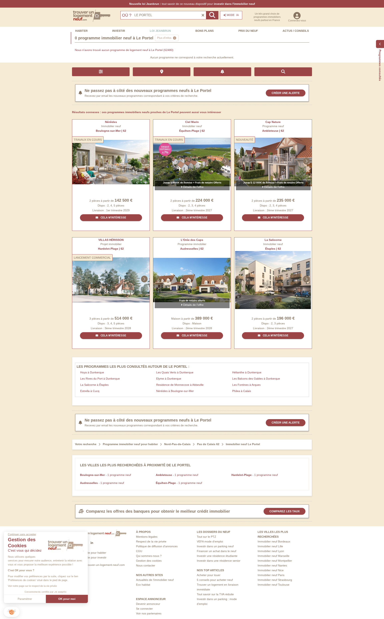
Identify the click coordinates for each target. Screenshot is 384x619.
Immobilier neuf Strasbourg (275, 579)
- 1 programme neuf (105, 474)
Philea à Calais (241, 391)
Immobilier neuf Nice (271, 570)
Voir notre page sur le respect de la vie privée (32, 586)
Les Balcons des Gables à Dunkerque (256, 378)
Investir (118, 30)
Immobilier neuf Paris (271, 575)
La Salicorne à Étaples (94, 384)
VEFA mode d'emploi (210, 541)
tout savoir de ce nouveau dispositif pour (192, 3)
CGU (139, 551)
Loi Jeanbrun (160, 30)
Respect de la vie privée (151, 541)
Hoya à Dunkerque (92, 372)
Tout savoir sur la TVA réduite (215, 594)
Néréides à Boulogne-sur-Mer (175, 391)
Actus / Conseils (296, 30)
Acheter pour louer (208, 575)
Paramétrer (25, 598)
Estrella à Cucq (89, 391)
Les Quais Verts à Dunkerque (174, 372)
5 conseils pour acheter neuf (215, 579)
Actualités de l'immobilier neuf (155, 579)
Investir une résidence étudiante (217, 555)
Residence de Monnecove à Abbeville (180, 384)
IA (233, 15)
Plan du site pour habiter (90, 552)
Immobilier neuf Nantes (272, 565)
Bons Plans (204, 30)
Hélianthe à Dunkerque (246, 372)
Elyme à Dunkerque (168, 378)
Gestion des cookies (149, 560)
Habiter (81, 30)
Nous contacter (145, 565)
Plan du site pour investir (90, 557)
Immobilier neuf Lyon (271, 551)
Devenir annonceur (148, 603)
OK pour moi (67, 598)
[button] (12, 612)
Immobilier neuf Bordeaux (274, 541)
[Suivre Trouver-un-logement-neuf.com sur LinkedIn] (92, 543)
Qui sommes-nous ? (149, 555)
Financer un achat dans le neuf (216, 551)
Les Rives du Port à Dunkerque (100, 378)
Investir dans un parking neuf (215, 546)
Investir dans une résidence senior (218, 560)
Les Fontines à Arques (246, 384)
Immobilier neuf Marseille (273, 555)
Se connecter (144, 608)
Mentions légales (146, 536)
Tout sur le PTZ (206, 536)
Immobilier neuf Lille (270, 546)
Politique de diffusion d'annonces (157, 546)
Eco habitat (143, 584)
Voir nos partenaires (148, 613)
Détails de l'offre (193, 186)
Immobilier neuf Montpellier (275, 560)
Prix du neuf (248, 30)
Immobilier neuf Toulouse (273, 584)
